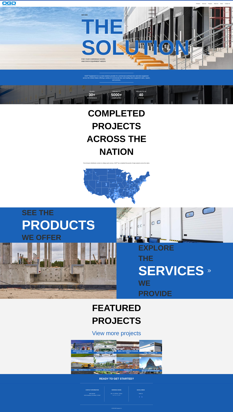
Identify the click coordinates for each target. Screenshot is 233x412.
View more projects (116, 333)
